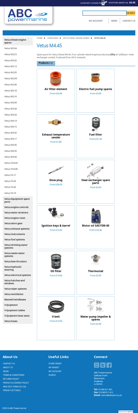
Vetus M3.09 (10, 102)
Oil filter (55, 271)
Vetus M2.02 (10, 60)
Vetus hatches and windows (14, 282)
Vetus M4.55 (10, 150)
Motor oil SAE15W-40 (95, 225)
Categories (52, 38)
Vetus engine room (14, 217)
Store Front (55, 363)
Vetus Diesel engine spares (76, 38)
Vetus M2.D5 (10, 78)
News (114, 20)
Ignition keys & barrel (56, 225)
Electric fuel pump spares (95, 89)
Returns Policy (11, 378)
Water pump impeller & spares (95, 318)
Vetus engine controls (16, 207)
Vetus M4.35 (10, 132)
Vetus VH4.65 (11, 162)
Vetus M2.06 (10, 84)
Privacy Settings (12, 390)
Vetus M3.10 (10, 96)
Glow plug (55, 180)
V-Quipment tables (14, 310)
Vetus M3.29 (10, 114)
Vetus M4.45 (10, 144)
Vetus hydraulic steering (13, 268)
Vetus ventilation (13, 294)
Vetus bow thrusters (15, 261)
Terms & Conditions (13, 375)
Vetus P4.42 (10, 186)
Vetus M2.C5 (10, 54)
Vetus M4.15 (10, 126)
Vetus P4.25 (10, 181)
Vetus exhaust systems (16, 228)
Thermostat (95, 271)
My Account (96, 20)
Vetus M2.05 (10, 72)
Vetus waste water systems (14, 255)
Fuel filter (95, 134)
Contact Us (129, 20)
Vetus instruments (14, 234)
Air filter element (56, 89)
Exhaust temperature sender (56, 136)
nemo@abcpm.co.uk (111, 395)
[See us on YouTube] (96, 365)
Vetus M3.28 (10, 108)
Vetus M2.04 (10, 48)
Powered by (126, 411)
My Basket (54, 367)
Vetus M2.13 (10, 66)
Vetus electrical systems (17, 275)
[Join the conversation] (103, 365)
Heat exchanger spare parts (95, 181)
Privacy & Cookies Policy (16, 382)
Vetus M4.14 (10, 120)
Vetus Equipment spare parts (17, 200)
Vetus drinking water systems (16, 246)
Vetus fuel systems (14, 239)
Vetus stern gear (13, 223)
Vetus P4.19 (10, 193)
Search (52, 375)
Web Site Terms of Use (14, 386)
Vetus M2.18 (10, 90)
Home (39, 38)
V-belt (56, 316)
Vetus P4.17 (10, 174)
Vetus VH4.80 (11, 168)
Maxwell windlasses (15, 299)
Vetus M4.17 (10, 138)
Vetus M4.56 (10, 156)
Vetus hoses (10, 321)
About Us (8, 367)
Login (83, 3)
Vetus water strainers (16, 212)
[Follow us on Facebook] (109, 365)
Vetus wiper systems (15, 288)
